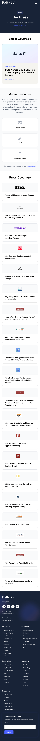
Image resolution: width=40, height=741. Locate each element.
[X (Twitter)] (13, 606)
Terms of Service (7, 620)
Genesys (6, 682)
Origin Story (26, 668)
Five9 (5, 673)
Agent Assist (7, 653)
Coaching (6, 644)
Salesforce (7, 676)
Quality (6, 650)
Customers (26, 673)
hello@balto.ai (6, 601)
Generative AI (8, 639)
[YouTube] (8, 606)
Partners (25, 676)
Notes (5, 656)
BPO (24, 647)
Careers (25, 679)
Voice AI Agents (8, 633)
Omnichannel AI (8, 636)
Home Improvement (29, 644)
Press (24, 682)
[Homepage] (11, 2)
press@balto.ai (20, 25)
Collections (26, 641)
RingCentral (7, 668)
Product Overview (9, 630)
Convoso (6, 679)
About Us (25, 670)
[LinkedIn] (4, 606)
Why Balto (26, 665)
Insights (6, 641)
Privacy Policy (6, 618)
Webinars (6, 697)
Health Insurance (28, 630)
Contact (25, 685)
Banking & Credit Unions (30, 639)
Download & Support (10, 709)
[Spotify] (17, 606)
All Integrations (8, 665)
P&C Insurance (27, 636)
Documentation (8, 706)
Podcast (6, 700)
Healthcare (26, 633)
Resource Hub (8, 694)
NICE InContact (8, 670)
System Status (8, 703)
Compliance (7, 647)
